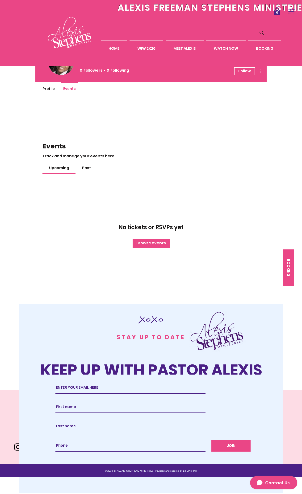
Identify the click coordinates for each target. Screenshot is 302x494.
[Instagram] (18, 447)
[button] (277, 11)
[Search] (262, 33)
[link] (59, 168)
